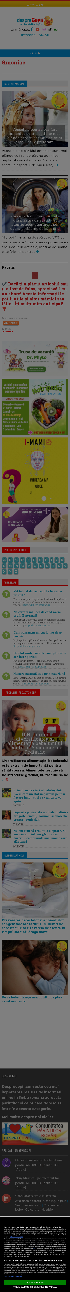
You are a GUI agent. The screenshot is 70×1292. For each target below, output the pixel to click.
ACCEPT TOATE (34, 1282)
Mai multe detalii (16, 1237)
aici (34, 1248)
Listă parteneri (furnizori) (13, 1276)
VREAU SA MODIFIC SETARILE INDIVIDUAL (35, 1287)
